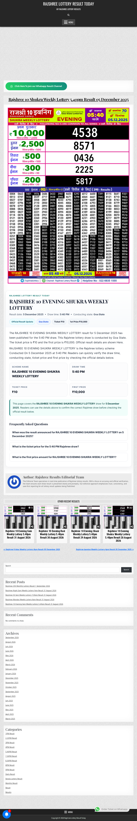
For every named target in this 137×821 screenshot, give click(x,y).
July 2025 (9, 700)
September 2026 (12, 637)
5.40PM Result (11, 751)
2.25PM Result (11, 738)
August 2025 (11, 696)
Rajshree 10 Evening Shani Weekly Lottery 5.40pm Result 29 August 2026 (85, 534)
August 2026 (11, 642)
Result (8, 788)
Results (8, 792)
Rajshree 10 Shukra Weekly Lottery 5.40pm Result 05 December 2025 (69, 99)
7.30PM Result (11, 756)
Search (8, 566)
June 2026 (10, 651)
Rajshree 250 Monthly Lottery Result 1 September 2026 (28, 586)
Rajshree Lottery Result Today (68, 4)
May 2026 (9, 655)
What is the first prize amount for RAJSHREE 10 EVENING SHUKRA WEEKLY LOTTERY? (64, 457)
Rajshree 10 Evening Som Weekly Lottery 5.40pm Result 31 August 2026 (19, 534)
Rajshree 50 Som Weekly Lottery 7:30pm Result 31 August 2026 (31, 595)
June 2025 (10, 705)
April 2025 (10, 714)
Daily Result (10, 774)
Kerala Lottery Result (14, 779)
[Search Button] (68, 15)
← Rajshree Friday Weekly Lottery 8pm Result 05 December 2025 (32, 549)
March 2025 (10, 719)
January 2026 (11, 673)
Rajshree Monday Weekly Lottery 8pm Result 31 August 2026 (30, 599)
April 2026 (10, 660)
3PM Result (10, 742)
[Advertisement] (68, 51)
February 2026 (11, 669)
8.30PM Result (11, 760)
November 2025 (12, 682)
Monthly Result (12, 783)
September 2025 (12, 691)
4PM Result (10, 747)
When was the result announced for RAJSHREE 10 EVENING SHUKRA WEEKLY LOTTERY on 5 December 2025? (68, 434)
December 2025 (12, 678)
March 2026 (10, 664)
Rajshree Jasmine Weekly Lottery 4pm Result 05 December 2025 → (105, 549)
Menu (70, 22)
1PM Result (10, 733)
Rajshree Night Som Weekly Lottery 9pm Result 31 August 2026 (31, 590)
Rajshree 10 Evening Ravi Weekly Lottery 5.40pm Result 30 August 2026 (52, 534)
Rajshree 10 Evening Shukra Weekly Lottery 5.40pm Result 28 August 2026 (118, 536)
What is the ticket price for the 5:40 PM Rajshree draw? (45, 446)
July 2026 (9, 646)
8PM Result (10, 765)
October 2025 (11, 687)
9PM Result (10, 770)
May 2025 (9, 710)
